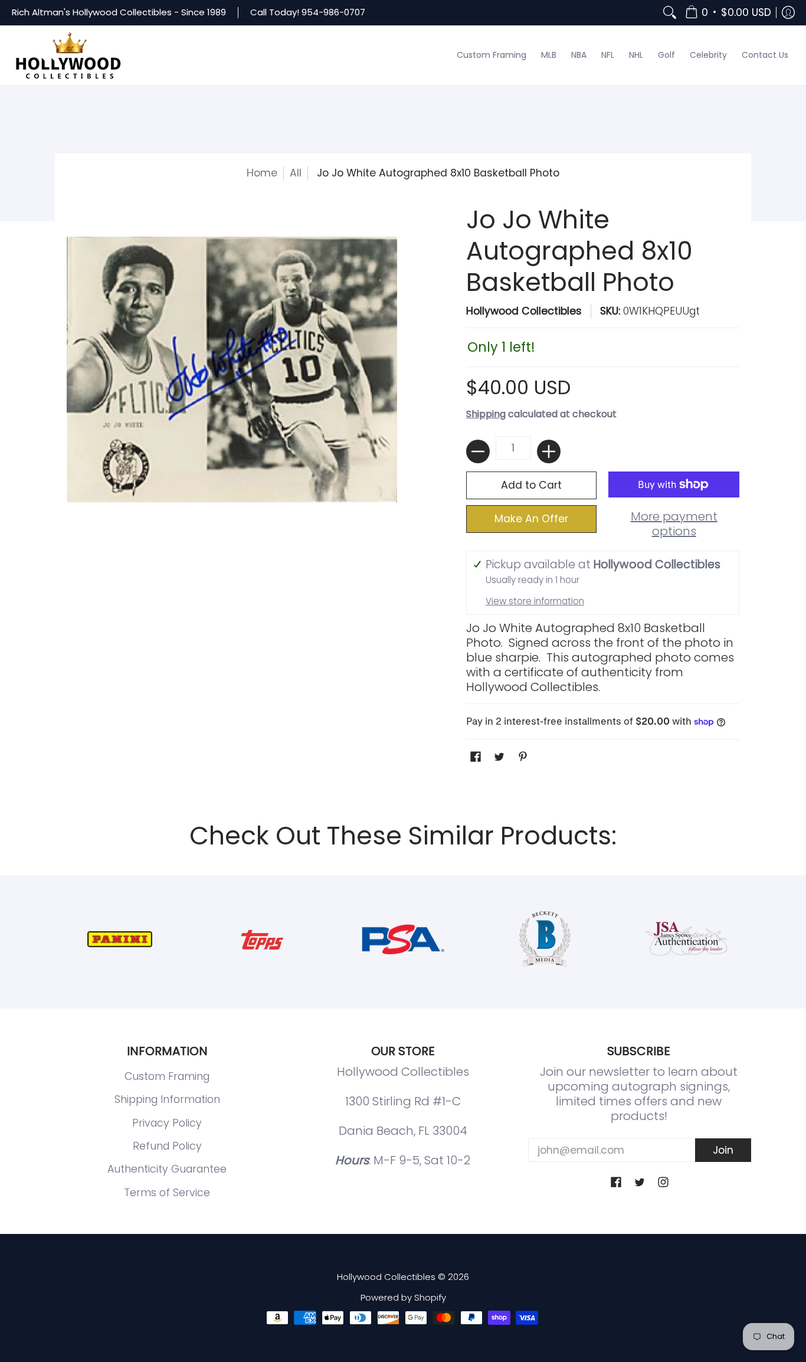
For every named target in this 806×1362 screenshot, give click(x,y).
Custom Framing (166, 1076)
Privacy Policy (167, 1123)
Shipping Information (167, 1099)
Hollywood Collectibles (524, 311)
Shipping (486, 414)
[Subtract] (478, 451)
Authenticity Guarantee (167, 1169)
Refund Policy (167, 1146)
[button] (728, 12)
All (296, 173)
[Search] (670, 12)
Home (262, 173)
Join (723, 1150)
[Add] (549, 451)
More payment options (674, 524)
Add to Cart (531, 485)
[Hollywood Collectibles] (68, 55)
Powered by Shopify (403, 1297)
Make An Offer (531, 519)
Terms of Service (167, 1193)
